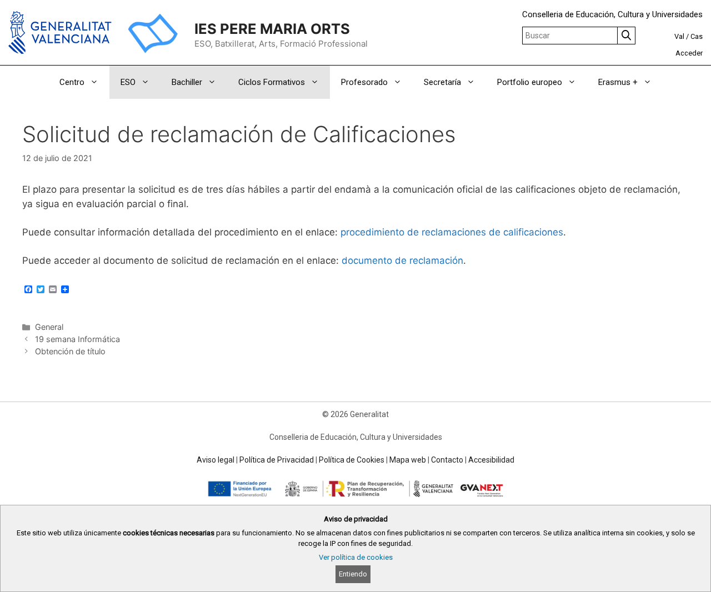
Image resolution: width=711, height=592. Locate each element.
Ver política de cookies (356, 557)
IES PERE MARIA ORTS (272, 28)
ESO (128, 82)
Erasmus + (618, 82)
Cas (696, 36)
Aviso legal (215, 459)
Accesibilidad (491, 459)
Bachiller (187, 82)
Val (679, 36)
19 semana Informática (77, 339)
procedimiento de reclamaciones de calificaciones (452, 232)
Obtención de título (70, 351)
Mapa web (407, 459)
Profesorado (364, 82)
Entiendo (353, 574)
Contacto (447, 459)
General (49, 327)
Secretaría (442, 82)
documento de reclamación (402, 260)
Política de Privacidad (276, 459)
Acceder (689, 53)
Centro (71, 82)
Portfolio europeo (529, 82)
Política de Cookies (351, 459)
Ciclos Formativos (271, 82)
